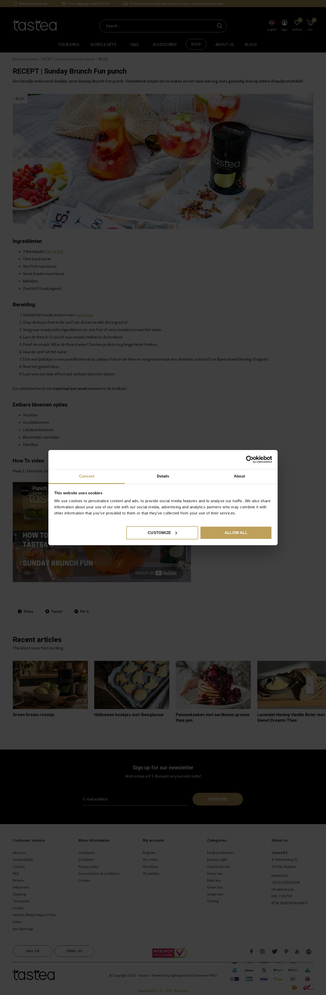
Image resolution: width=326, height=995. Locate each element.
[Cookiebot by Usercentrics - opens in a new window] (249, 459)
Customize (159, 532)
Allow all (236, 532)
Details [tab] (163, 476)
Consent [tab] (86, 476)
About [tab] (239, 476)
